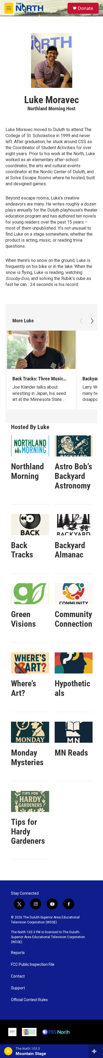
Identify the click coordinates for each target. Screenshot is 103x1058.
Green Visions (23, 619)
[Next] (92, 321)
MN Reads (71, 753)
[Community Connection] (74, 593)
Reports (18, 953)
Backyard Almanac (70, 550)
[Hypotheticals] (74, 662)
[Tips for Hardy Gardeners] (30, 801)
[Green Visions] (30, 593)
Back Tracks (22, 550)
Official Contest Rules (29, 1000)
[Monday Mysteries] (30, 732)
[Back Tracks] (30, 524)
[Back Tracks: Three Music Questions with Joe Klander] (41, 350)
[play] (8, 1051)
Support (18, 988)
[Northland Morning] (30, 445)
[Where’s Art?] (30, 662)
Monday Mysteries (27, 757)
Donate (85, 8)
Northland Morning (27, 471)
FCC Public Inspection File (32, 964)
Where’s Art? (23, 688)
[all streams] (95, 1051)
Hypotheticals (72, 688)
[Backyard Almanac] (74, 524)
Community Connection (73, 619)
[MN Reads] (74, 732)
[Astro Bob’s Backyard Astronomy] (74, 445)
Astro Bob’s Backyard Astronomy (73, 476)
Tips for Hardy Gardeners (28, 831)
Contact (18, 976)
